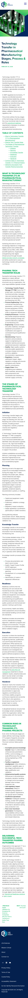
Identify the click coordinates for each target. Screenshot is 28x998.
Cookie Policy (5, 977)
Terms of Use (5, 972)
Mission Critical (6, 947)
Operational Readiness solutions (15, 894)
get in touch (8, 896)
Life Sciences (5, 943)
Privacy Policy (5, 968)
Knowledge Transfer (16, 152)
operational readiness (14, 123)
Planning (13, 150)
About (3, 952)
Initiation (13, 148)
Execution (13, 156)
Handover (13, 158)
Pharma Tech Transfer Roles (14, 142)
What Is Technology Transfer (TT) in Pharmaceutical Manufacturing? (14, 138)
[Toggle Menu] (25, 4)
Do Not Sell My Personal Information (13, 986)
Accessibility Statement (8, 981)
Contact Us (5, 956)
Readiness (13, 154)
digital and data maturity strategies (13, 258)
